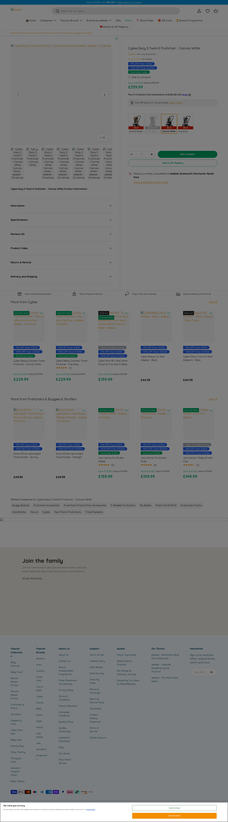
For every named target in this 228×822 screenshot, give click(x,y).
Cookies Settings (174, 808)
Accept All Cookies (174, 815)
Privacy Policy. (90, 809)
